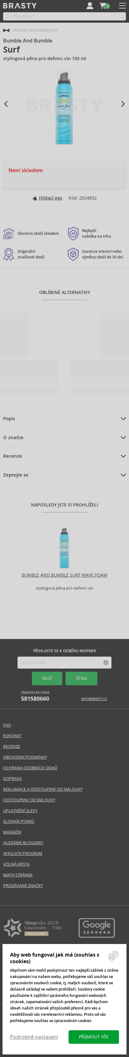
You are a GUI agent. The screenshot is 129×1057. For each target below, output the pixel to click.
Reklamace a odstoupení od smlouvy (42, 789)
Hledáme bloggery (23, 842)
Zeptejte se (15, 475)
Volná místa (16, 864)
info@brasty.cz (94, 699)
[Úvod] (6, 30)
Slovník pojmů (18, 821)
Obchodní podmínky (25, 757)
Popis (9, 418)
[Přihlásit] (89, 5)
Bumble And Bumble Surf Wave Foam (64, 575)
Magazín (12, 832)
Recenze (12, 456)
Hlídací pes (50, 198)
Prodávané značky (23, 885)
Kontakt (12, 735)
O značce (13, 437)
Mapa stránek (18, 875)
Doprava (12, 778)
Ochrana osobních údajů (30, 768)
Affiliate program (22, 853)
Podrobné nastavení (34, 1037)
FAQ (7, 725)
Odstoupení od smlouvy (29, 800)
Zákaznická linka (35, 696)
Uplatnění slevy (20, 810)
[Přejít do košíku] (103, 5)
